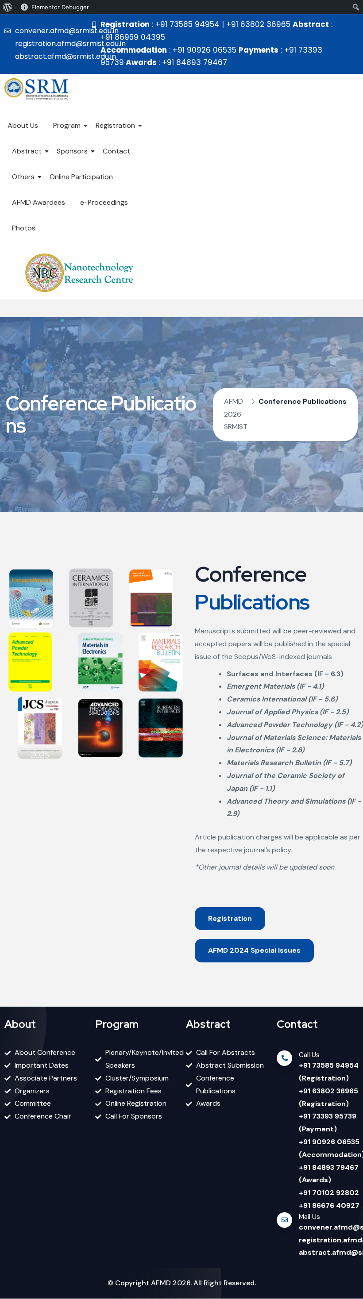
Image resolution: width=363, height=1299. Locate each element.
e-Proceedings (104, 202)
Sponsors (72, 151)
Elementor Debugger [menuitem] (60, 7)
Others (23, 176)
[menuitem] (7, 7)
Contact (116, 151)
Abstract (27, 151)
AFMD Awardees (38, 202)
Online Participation (81, 176)
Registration (115, 125)
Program (67, 125)
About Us (23, 125)
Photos (23, 228)
